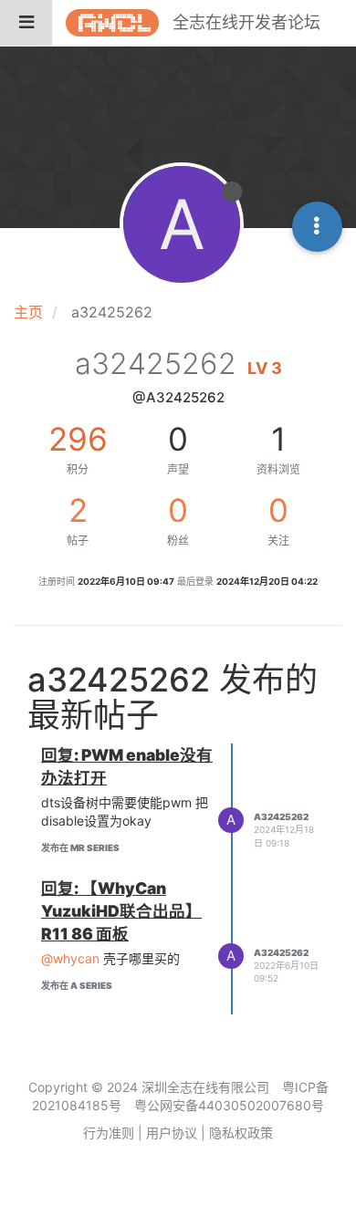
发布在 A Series (76, 985)
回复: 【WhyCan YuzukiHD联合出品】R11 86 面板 (121, 911)
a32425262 (281, 816)
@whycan (70, 958)
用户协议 (171, 1132)
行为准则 (108, 1132)
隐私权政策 (241, 1132)
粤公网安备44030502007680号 (229, 1105)
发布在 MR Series (80, 847)
